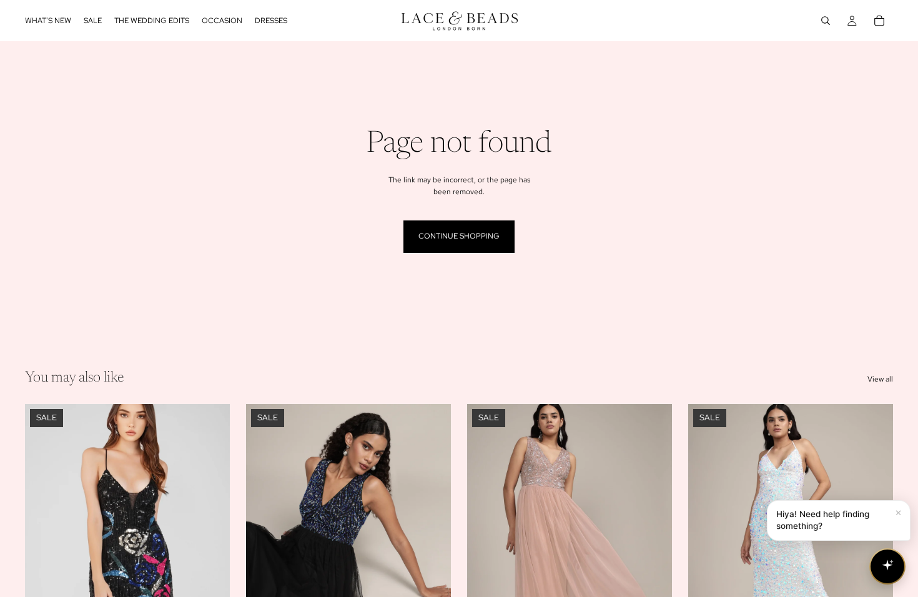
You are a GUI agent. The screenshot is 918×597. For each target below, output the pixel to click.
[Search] (825, 20)
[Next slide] (211, 532)
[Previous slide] (43, 532)
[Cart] (879, 20)
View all (880, 379)
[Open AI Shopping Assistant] (887, 566)
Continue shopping (459, 236)
